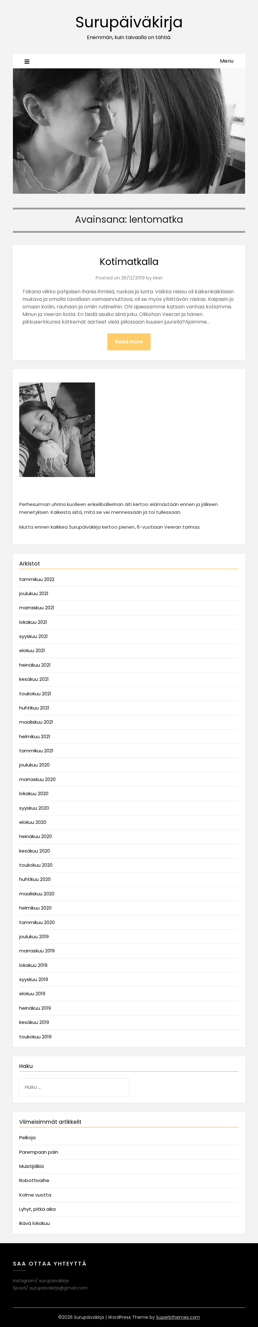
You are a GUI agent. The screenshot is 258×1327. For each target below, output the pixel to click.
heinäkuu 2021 (35, 665)
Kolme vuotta (35, 1195)
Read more (129, 341)
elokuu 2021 (32, 650)
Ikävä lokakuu (34, 1223)
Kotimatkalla (129, 261)
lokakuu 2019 (33, 965)
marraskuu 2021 (36, 607)
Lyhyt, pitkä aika (37, 1209)
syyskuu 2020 (34, 808)
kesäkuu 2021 (34, 679)
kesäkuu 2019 (34, 1022)
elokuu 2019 (32, 993)
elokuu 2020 (32, 822)
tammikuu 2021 (36, 750)
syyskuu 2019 (33, 979)
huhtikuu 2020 (35, 879)
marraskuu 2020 (37, 779)
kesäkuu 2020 (34, 850)
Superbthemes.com (178, 1317)
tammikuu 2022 (36, 579)
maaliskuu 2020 (36, 893)
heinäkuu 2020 (35, 836)
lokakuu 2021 (33, 622)
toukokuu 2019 (35, 1036)
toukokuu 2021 (35, 693)
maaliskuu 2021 (36, 722)
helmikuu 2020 (35, 908)
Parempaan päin (38, 1152)
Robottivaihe (34, 1180)
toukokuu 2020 (36, 865)
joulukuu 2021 (33, 593)
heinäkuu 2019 (35, 1008)
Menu (226, 61)
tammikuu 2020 (37, 922)
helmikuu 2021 (34, 736)
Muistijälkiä (31, 1166)
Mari (157, 277)
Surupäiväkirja (129, 22)
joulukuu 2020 (34, 764)
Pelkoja (27, 1137)
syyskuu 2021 (33, 636)
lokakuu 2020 (33, 793)
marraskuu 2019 (37, 950)
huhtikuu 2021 (34, 707)
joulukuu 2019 (34, 936)
